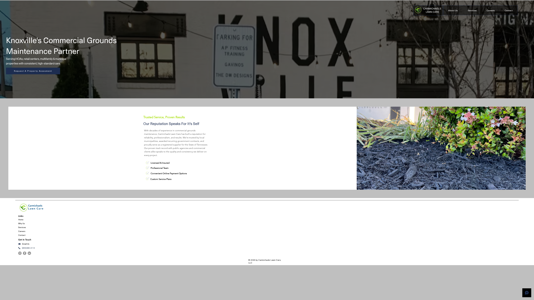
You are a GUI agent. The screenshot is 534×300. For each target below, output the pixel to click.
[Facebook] (24, 253)
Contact (22, 235)
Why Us (21, 223)
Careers (21, 231)
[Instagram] (20, 253)
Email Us (25, 243)
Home (20, 219)
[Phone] (19, 248)
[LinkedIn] (29, 253)
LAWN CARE (432, 11)
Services (22, 227)
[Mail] (19, 243)
